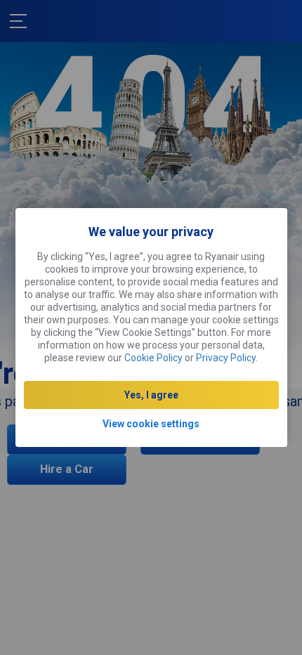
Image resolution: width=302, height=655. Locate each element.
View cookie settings (151, 423)
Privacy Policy (226, 357)
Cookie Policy (153, 357)
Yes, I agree (151, 395)
